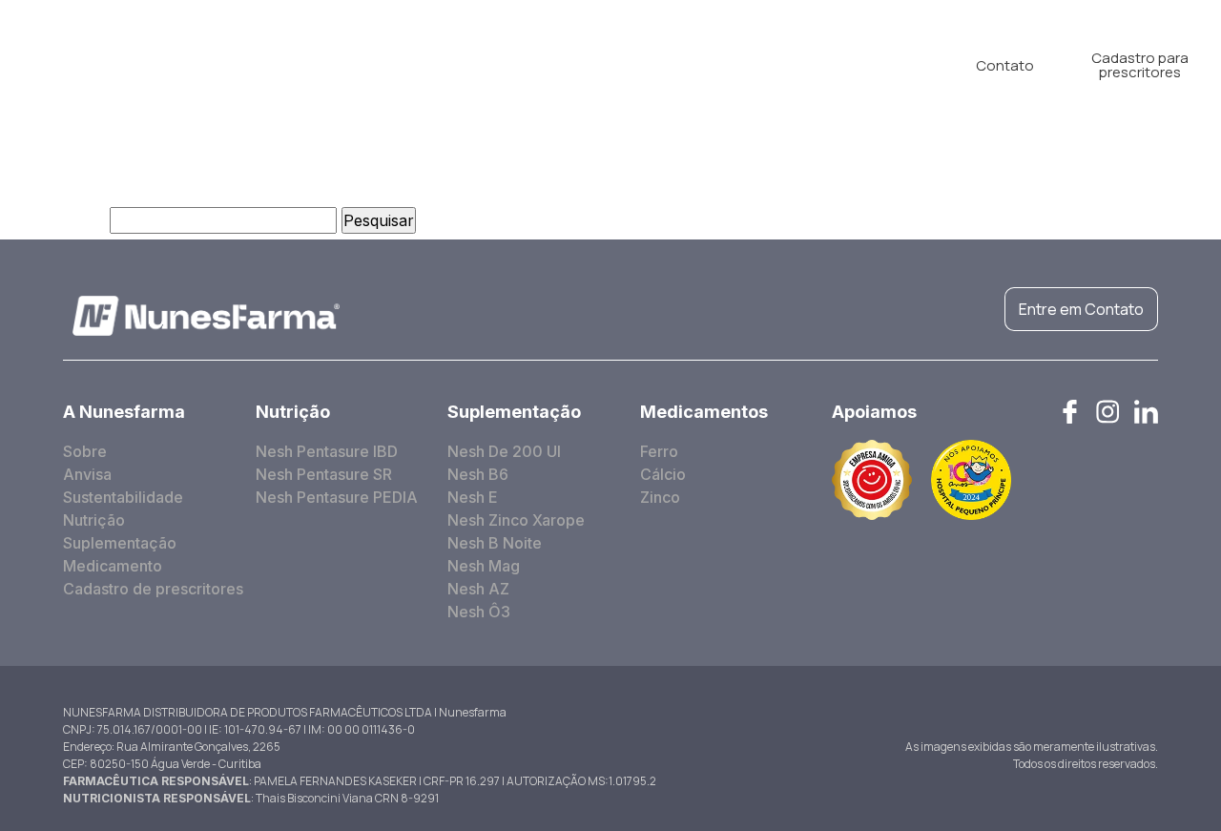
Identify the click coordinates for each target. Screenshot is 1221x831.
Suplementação (521, 65)
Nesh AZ (478, 588)
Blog (768, 65)
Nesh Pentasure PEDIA (337, 497)
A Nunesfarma (271, 65)
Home (158, 65)
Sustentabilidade (123, 497)
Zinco (660, 497)
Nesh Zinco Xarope (516, 520)
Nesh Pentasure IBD (327, 451)
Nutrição (394, 65)
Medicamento (665, 65)
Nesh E (472, 497)
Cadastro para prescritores (1140, 65)
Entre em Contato (1081, 309)
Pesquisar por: (52, 220)
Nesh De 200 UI (504, 451)
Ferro (659, 451)
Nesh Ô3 (478, 611)
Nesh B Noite (494, 542)
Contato (1005, 65)
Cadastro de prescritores (153, 588)
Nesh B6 (477, 474)
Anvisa (87, 474)
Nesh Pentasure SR (324, 474)
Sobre (85, 451)
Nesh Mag (483, 565)
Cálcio (663, 474)
